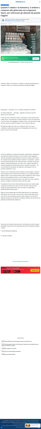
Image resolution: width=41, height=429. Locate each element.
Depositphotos (36, 420)
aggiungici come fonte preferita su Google (16, 20)
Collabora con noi (20, 425)
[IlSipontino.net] (20, 2)
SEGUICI (6, 19)
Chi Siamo (3, 425)
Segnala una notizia (22, 427)
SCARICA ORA (34, 270)
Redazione (7, 425)
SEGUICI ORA (35, 58)
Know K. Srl (20, 420)
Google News (12, 19)
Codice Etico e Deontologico (13, 425)
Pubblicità (17, 427)
